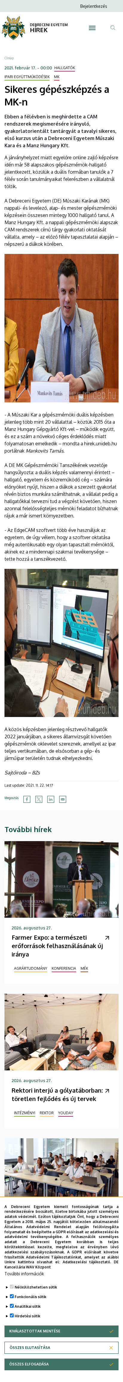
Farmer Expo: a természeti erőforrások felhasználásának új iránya (57, 945)
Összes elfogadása (29, 1364)
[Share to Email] (62, 799)
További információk (24, 1273)
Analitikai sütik (28, 1306)
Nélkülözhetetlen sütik (36, 1287)
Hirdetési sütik (27, 1316)
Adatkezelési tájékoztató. (87, 1262)
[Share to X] (38, 799)
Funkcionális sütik (30, 1297)
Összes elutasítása (30, 1347)
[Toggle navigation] (92, 28)
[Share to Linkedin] (50, 799)
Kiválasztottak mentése (34, 1331)
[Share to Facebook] (26, 799)
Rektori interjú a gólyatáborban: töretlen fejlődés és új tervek (57, 1094)
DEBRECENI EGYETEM (49, 25)
